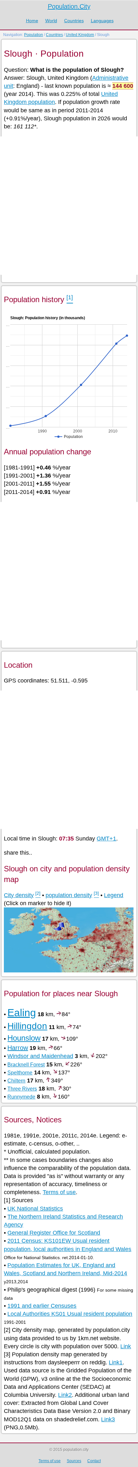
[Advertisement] (69, 205)
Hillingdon (27, 1026)
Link (125, 1346)
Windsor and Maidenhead (40, 1056)
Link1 (116, 1362)
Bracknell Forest (26, 1064)
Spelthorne (19, 1072)
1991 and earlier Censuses (41, 1306)
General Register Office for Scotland (53, 1233)
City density (19, 895)
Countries (74, 20)
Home (32, 20)
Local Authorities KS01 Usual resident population (69, 1314)
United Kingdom (80, 34)
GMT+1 (106, 838)
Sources (74, 1461)
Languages (102, 20)
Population (33, 34)
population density (69, 895)
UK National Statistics (35, 1208)
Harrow (17, 1047)
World (51, 20)
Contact (94, 1461)
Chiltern (16, 1080)
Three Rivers (22, 1088)
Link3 (108, 1419)
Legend (113, 895)
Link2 (65, 1395)
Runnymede (21, 1097)
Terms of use (59, 1192)
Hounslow (23, 1038)
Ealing (21, 1012)
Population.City (69, 6)
